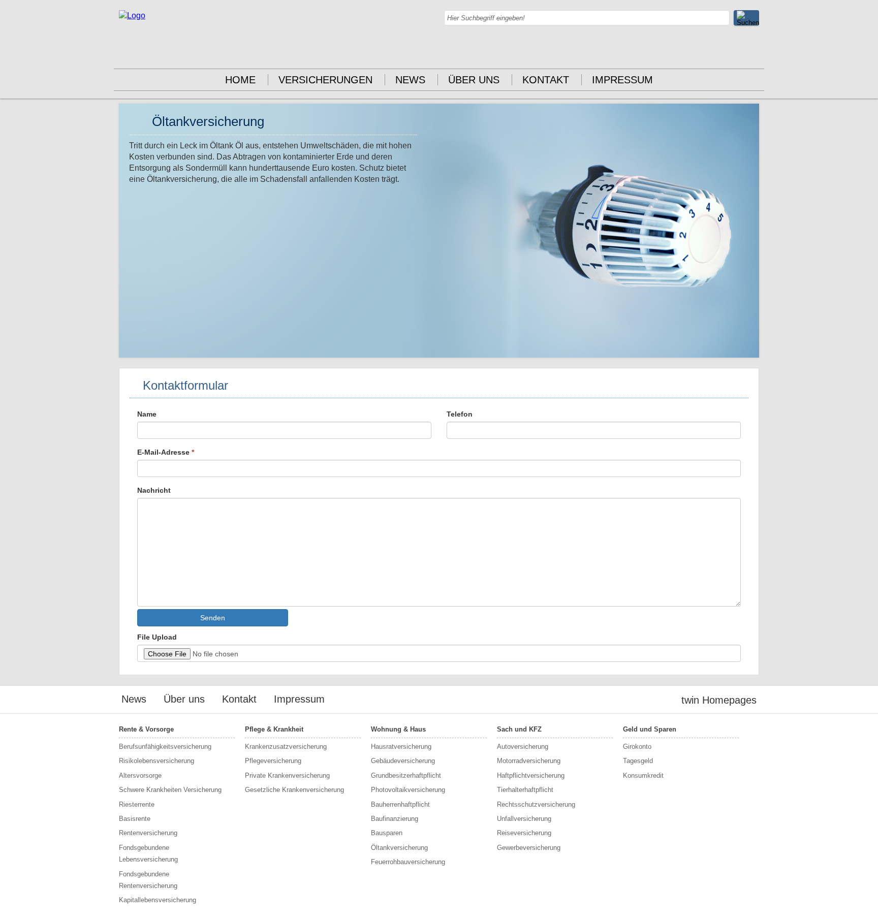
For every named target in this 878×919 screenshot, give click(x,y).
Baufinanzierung (394, 818)
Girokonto (637, 746)
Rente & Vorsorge (146, 729)
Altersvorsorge (140, 775)
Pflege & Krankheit (274, 729)
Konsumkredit (643, 775)
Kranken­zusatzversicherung (286, 746)
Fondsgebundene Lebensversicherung (148, 853)
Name (146, 414)
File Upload (157, 637)
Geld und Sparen (649, 729)
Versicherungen (325, 79)
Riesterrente (136, 804)
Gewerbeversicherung (528, 847)
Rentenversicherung (148, 833)
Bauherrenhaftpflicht (400, 804)
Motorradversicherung (528, 761)
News (410, 79)
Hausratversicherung (401, 746)
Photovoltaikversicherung (408, 790)
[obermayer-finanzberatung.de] (132, 15)
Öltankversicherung (399, 847)
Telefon (460, 414)
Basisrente (134, 818)
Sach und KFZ (519, 729)
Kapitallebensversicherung (157, 900)
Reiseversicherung (524, 833)
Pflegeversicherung (273, 761)
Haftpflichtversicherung (531, 775)
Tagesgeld (638, 761)
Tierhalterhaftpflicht (525, 790)
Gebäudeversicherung (403, 761)
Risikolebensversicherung (156, 761)
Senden (212, 618)
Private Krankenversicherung (287, 775)
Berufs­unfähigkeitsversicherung (165, 746)
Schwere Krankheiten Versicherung (170, 790)
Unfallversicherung (524, 818)
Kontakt (545, 79)
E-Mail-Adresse (165, 452)
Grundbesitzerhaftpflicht (406, 775)
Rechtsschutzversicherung (536, 804)
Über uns (473, 79)
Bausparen (386, 833)
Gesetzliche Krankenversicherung (294, 790)
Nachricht (154, 490)
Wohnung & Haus (398, 729)
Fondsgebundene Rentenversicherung (148, 880)
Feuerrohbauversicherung (408, 862)
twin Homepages (719, 700)
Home (240, 79)
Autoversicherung (522, 746)
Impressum (622, 79)
